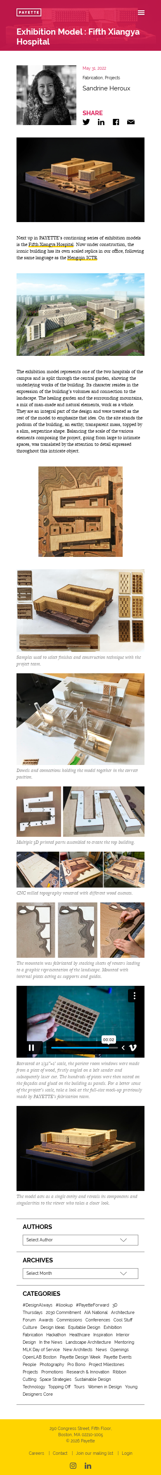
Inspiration (103, 1335)
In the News (50, 1342)
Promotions (52, 1372)
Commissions (69, 1320)
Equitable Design (84, 1327)
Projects (112, 78)
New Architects (77, 1349)
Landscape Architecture (88, 1342)
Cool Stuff (123, 1320)
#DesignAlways (37, 1305)
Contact (60, 1453)
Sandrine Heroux (106, 88)
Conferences (97, 1320)
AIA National (96, 1312)
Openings (119, 1349)
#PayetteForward (92, 1305)
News (101, 1349)
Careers (36, 1453)
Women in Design (105, 1387)
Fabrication (93, 78)
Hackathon (56, 1335)
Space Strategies (55, 1379)
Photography (52, 1364)
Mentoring (124, 1342)
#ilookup (64, 1305)
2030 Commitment (63, 1312)
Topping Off (59, 1387)
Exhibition (113, 1327)
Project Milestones (106, 1364)
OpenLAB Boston (40, 1357)
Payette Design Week (80, 1357)
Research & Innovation (87, 1372)
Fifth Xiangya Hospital (50, 244)
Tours (79, 1387)
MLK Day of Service (41, 1349)
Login (127, 1453)
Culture (30, 1327)
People (29, 1364)
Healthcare (79, 1335)
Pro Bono (76, 1364)
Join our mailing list (94, 1453)
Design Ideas (52, 1327)
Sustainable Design (93, 1379)
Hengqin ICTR (82, 257)
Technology (34, 1387)
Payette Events (118, 1357)
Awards (46, 1320)
